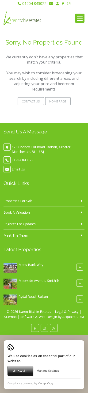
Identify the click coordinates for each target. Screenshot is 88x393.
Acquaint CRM (73, 316)
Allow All (20, 371)
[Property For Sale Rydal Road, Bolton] (10, 299)
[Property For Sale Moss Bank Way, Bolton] (10, 267)
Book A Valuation (17, 212)
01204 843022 (33, 3)
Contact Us (31, 101)
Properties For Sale (18, 201)
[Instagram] (68, 3)
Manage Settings (48, 370)
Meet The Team (16, 235)
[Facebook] (63, 3)
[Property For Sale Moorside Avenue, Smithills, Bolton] (10, 283)
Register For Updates (20, 224)
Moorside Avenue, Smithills (39, 281)
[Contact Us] (57, 3)
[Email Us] (51, 3)
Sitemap (10, 316)
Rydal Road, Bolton (33, 297)
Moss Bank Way (31, 265)
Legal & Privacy (66, 311)
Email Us (18, 169)
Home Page (57, 101)
